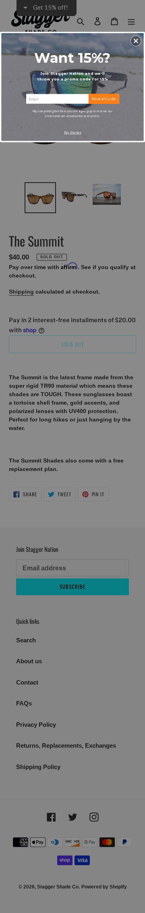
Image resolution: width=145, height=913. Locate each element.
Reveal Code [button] (103, 98)
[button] (136, 41)
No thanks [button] (72, 132)
